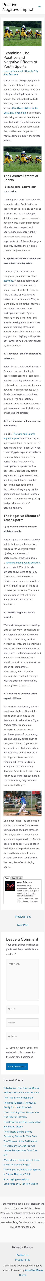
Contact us (22, 1255)
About (7, 878)
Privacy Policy (22, 1259)
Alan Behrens (24, 882)
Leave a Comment (13, 71)
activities (8, 280)
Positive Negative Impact (18, 7)
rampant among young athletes (23, 562)
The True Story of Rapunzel (18, 1097)
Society (29, 71)
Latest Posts (17, 878)
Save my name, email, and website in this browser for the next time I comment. (22, 1052)
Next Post (22, 925)
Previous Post (23, 916)
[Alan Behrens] (10, 885)
